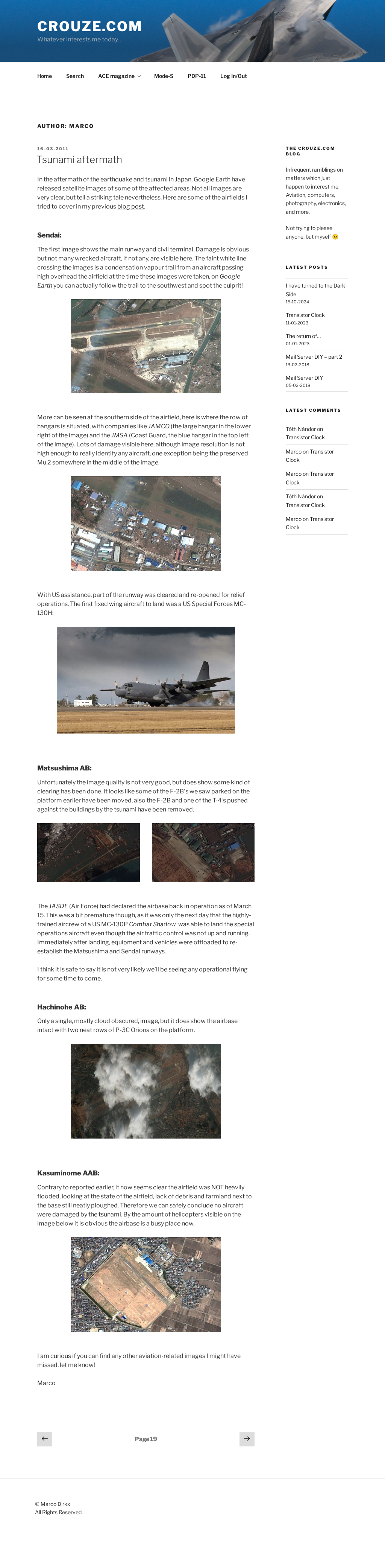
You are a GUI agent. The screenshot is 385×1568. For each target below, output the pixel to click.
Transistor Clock (305, 315)
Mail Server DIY (304, 377)
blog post (130, 206)
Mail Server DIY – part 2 (314, 356)
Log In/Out (233, 76)
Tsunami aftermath (79, 159)
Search (75, 76)
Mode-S (163, 76)
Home (44, 76)
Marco (294, 451)
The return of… (303, 336)
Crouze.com (90, 26)
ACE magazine (116, 76)
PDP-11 (197, 76)
